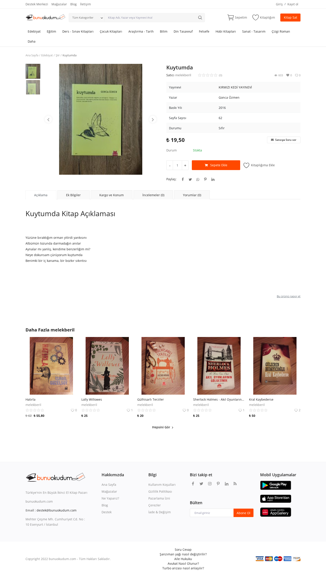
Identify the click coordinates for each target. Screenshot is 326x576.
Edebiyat (34, 31)
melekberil (183, 75)
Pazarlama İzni (159, 498)
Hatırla (30, 399)
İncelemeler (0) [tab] (153, 195)
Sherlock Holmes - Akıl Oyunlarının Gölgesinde (219, 399)
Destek (107, 512)
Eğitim (51, 31)
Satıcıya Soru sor (285, 140)
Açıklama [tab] (40, 195)
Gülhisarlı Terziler (150, 399)
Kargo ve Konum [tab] (111, 195)
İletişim (85, 4)
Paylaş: (171, 179)
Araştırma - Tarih (141, 31)
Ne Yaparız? (110, 498)
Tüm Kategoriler (82, 18)
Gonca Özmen (229, 97)
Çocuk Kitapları (111, 31)
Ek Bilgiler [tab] (73, 195)
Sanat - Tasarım (253, 31)
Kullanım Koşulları (162, 484)
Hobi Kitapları (226, 31)
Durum (171, 150)
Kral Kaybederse (261, 399)
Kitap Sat (290, 17)
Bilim (163, 31)
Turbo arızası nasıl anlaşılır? (183, 568)
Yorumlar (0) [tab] (192, 195)
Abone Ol (243, 513)
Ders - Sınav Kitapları (78, 31)
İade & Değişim (159, 512)
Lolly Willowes (91, 399)
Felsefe (204, 31)
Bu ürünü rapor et (288, 296)
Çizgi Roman (281, 31)
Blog (73, 4)
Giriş (279, 4)
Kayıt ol (292, 4)
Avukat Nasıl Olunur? (183, 563)
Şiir (58, 55)
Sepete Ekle (218, 165)
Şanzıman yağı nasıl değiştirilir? (183, 554)
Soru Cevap (183, 549)
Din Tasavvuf (183, 31)
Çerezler (154, 505)
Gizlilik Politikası (160, 491)
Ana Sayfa (32, 55)
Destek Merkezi (37, 4)
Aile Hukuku (183, 559)
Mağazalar (59, 4)
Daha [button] (31, 41)
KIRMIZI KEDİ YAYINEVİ (235, 87)
